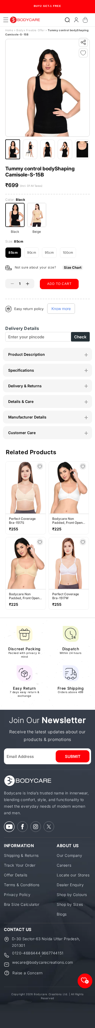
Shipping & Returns (21, 855)
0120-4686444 (26, 953)
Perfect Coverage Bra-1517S (22, 521)
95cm (50, 254)
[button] (67, 20)
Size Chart (73, 267)
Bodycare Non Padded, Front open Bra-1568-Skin (24, 596)
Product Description (26, 354)
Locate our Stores (73, 875)
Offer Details (15, 875)
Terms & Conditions (22, 885)
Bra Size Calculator (21, 904)
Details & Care (21, 401)
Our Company (69, 855)
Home (9, 30)
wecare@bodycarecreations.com (42, 963)
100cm (69, 254)
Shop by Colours (72, 894)
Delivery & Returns (25, 386)
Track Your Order (20, 865)
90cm (33, 254)
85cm (14, 254)
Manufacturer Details (27, 417)
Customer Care (22, 432)
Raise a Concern (27, 973)
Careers (64, 865)
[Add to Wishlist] (84, 54)
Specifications (21, 370)
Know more (61, 308)
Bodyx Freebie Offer (31, 30)
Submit (72, 756)
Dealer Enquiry (70, 885)
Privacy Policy (17, 894)
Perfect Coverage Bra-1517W (65, 596)
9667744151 (53, 953)
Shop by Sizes (70, 904)
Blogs (62, 914)
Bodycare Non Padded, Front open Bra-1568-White (67, 521)
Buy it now (59, 298)
